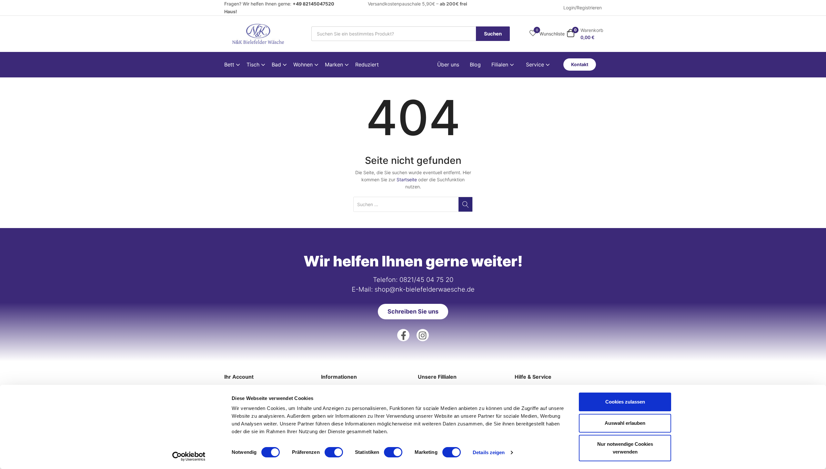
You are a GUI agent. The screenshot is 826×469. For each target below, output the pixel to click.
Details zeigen (489, 452)
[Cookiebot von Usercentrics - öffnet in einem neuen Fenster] (189, 456)
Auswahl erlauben (625, 423)
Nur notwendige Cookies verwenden (625, 447)
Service (536, 64)
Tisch (254, 64)
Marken (335, 64)
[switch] (334, 452)
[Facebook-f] (403, 335)
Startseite (407, 179)
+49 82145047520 (313, 3)
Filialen (500, 64)
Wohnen (303, 64)
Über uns (448, 64)
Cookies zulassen (625, 401)
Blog (475, 64)
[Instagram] (423, 335)
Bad (277, 64)
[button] (585, 33)
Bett (230, 64)
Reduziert (367, 64)
